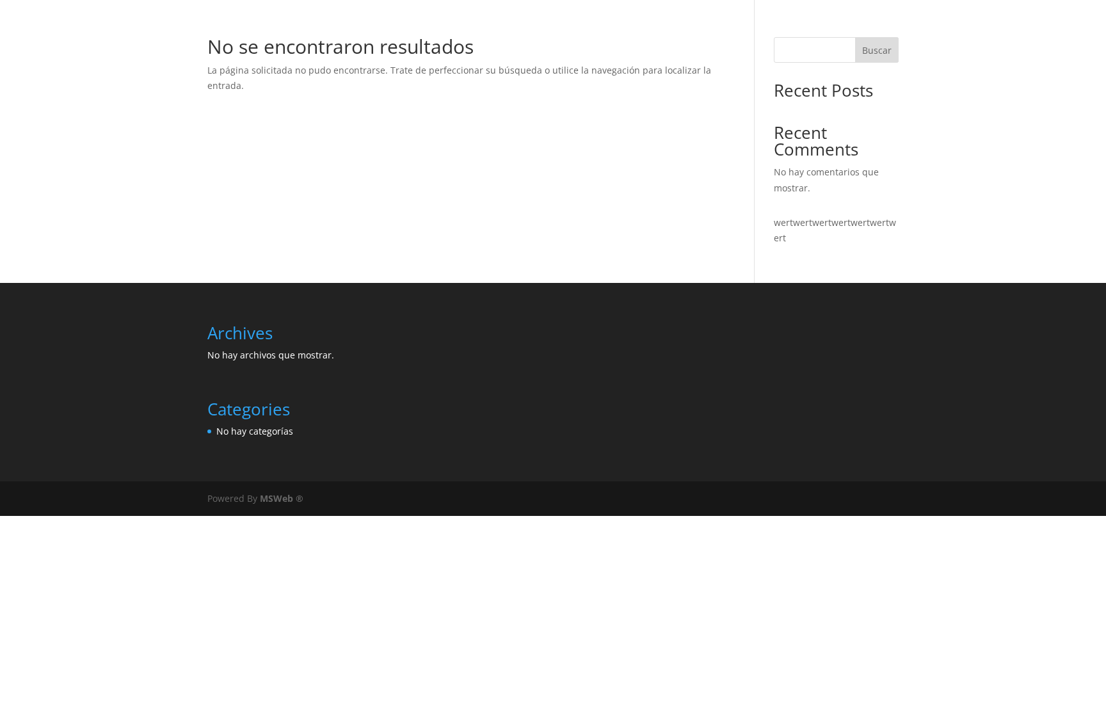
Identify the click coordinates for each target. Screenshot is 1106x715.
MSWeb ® (281, 498)
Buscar (877, 50)
